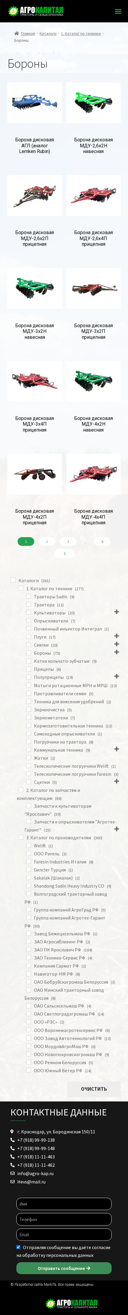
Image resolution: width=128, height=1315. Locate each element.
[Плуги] (28, 636)
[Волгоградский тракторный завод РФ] (28, 893)
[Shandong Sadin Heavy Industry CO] (28, 885)
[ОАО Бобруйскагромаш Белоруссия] (28, 981)
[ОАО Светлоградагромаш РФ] (28, 1013)
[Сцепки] (28, 781)
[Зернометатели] (28, 717)
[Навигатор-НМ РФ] (28, 973)
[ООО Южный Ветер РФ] (28, 1070)
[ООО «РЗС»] (28, 1021)
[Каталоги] (13, 580)
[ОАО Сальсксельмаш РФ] (28, 1005)
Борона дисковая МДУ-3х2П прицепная (93, 331)
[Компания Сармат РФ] (28, 965)
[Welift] (28, 845)
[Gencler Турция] (28, 869)
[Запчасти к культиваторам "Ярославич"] (28, 805)
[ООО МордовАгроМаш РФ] (28, 1046)
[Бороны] (28, 652)
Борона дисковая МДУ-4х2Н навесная (93, 424)
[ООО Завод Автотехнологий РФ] (28, 1038)
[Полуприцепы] (28, 677)
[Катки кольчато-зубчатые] (28, 661)
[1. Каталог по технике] (20, 588)
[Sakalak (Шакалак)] (28, 877)
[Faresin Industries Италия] (28, 861)
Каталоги (48, 33)
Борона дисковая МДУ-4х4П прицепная (93, 517)
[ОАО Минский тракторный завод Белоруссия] (28, 990)
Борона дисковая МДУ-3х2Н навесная (34, 331)
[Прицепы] (28, 669)
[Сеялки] (28, 644)
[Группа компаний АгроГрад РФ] (28, 909)
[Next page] (65, 553)
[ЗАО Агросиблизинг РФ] (28, 941)
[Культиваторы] (28, 612)
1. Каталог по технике (81, 33)
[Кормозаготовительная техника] (28, 725)
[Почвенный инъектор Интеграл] (28, 628)
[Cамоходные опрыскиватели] (28, 733)
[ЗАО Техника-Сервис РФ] (28, 957)
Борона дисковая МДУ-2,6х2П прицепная (34, 238)
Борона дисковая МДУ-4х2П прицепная (34, 517)
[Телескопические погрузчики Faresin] (28, 773)
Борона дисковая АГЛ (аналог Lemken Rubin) (34, 145)
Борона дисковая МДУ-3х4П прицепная (34, 424)
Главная (28, 33)
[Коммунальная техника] (28, 749)
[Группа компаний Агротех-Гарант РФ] (28, 917)
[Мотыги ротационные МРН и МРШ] (28, 685)
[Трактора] (28, 604)
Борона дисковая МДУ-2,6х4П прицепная (93, 238)
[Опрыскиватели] (28, 620)
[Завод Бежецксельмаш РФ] (28, 933)
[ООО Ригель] (28, 853)
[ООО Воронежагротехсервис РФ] (28, 1029)
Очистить (94, 1089)
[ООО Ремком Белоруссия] (28, 1062)
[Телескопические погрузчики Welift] (28, 765)
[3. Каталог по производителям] (20, 837)
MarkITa (50, 1284)
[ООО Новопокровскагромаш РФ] (28, 1054)
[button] (118, 11)
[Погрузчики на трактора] (28, 741)
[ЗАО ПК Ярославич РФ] (28, 949)
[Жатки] (28, 757)
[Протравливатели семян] (28, 693)
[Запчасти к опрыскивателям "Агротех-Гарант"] (28, 821)
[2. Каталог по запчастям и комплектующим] (20, 789)
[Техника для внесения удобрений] (28, 701)
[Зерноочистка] (28, 709)
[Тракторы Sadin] (28, 596)
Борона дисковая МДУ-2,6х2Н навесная (93, 145)
